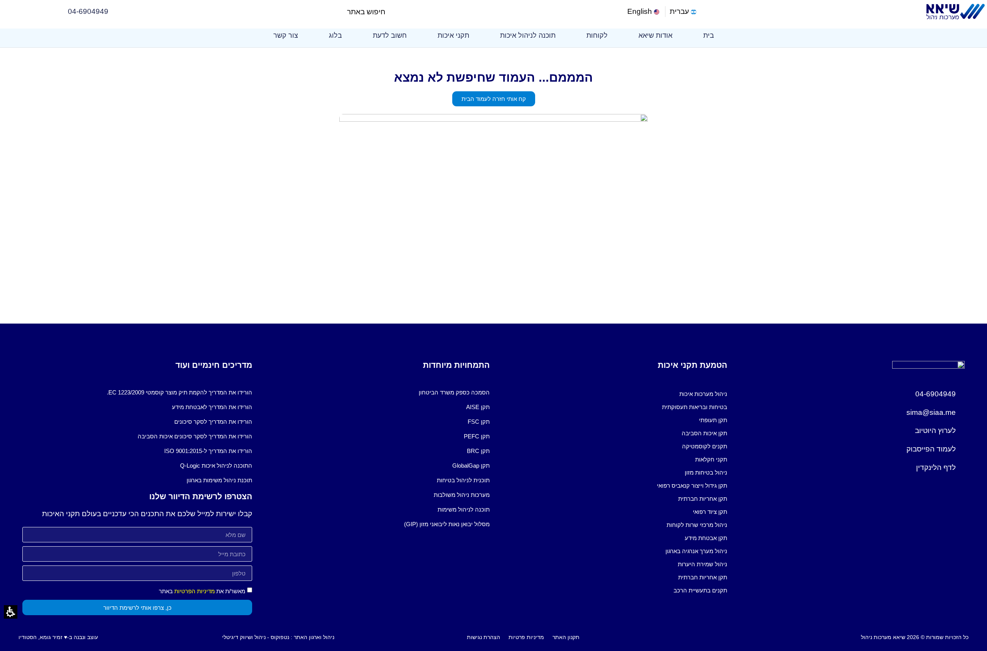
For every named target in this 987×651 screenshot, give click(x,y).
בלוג (335, 35)
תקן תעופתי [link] (713, 420)
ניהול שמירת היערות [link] (702, 564)
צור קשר (285, 35)
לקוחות (597, 35)
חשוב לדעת (390, 35)
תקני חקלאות (711, 459)
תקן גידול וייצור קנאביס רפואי (692, 485)
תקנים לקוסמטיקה (704, 446)
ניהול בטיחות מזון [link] (706, 472)
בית (708, 35)
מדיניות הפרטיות (194, 591)
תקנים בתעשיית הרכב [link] (700, 590)
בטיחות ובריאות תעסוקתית (694, 407)
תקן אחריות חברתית (702, 498)
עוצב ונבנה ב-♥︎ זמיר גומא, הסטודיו (58, 637)
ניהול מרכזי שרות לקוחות (697, 525)
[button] (392, 11)
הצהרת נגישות (483, 637)
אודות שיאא (655, 35)
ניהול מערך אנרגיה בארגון (696, 551)
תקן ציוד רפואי (710, 511)
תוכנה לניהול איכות (528, 35)
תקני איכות (453, 35)
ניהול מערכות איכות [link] (703, 394)
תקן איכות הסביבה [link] (704, 433)
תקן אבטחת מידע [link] (706, 538)
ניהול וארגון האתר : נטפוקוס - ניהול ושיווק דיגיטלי (278, 637)
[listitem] (612, 394)
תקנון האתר (565, 637)
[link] (644, 11)
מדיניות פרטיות (526, 637)
